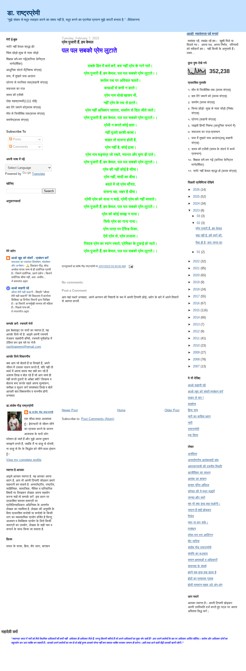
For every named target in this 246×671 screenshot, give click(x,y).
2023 (197, 210)
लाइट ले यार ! (196, 398)
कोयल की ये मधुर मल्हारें (201, 491)
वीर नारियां (193, 541)
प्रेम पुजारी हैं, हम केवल (77, 42)
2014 (197, 317)
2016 (197, 303)
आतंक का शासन (197, 479)
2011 (197, 338)
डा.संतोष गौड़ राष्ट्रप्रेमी (41, 412)
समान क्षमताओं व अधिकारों (202, 560)
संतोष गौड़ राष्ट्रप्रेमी (199, 547)
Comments (20, 146)
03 (199, 216)
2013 (197, 324)
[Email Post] (130, 266)
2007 (197, 366)
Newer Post (70, 410)
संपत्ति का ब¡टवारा (198, 553)
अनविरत (192, 454)
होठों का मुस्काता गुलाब (200, 578)
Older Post (172, 410)
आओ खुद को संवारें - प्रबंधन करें (30, 258)
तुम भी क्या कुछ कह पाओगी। (204, 504)
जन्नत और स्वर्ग (196, 497)
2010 (197, 345)
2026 (197, 189)
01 (199, 252)
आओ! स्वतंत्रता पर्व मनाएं (202, 34)
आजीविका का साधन (199, 472)
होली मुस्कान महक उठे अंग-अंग (205, 585)
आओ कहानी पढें (20, 288)
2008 (197, 359)
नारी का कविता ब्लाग (199, 416)
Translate (38, 174)
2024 (197, 203)
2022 (197, 261)
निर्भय (191, 516)
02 (199, 223)
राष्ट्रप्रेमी (193, 429)
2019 (197, 282)
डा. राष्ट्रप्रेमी (23, 13)
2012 (197, 331)
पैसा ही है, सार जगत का (209, 242)
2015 (197, 310)
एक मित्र (193, 435)
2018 (197, 289)
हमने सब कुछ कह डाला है (202, 572)
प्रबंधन (192, 528)
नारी (190, 422)
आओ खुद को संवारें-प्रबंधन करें (205, 391)
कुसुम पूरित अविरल (198, 485)
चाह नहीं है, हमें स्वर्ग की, (209, 235)
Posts (16, 139)
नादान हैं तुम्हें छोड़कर (199, 510)
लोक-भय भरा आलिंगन (200, 535)
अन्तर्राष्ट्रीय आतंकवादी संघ (203, 460)
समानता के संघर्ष (197, 566)
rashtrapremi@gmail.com (23, 346)
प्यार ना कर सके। (198, 522)
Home (121, 410)
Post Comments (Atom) (97, 419)
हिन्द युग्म (193, 410)
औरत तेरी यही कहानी (22, 292)
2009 (197, 352)
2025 (197, 196)
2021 (197, 268)
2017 (197, 296)
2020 (197, 275)
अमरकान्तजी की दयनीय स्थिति (205, 466)
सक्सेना (192, 404)
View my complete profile (23, 460)
